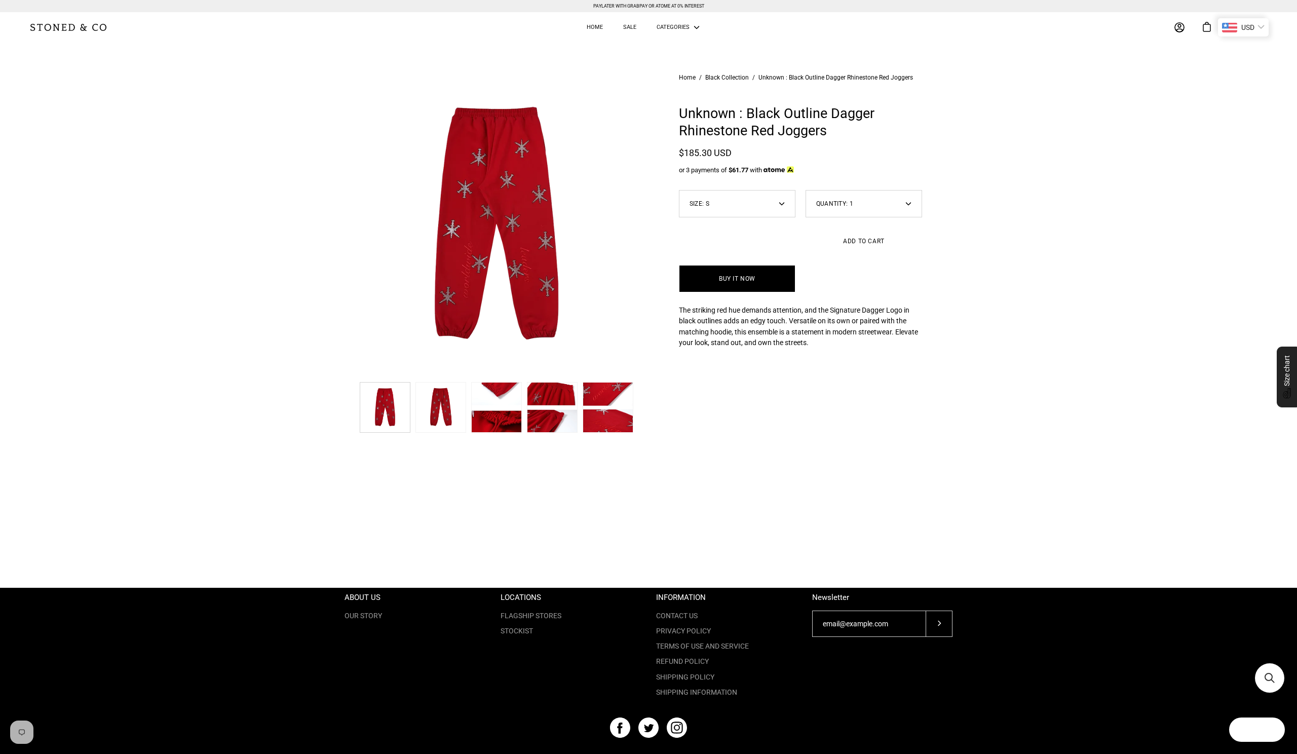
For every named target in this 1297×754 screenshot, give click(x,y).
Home (687, 77)
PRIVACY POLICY (683, 631)
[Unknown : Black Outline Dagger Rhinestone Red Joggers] (385, 407)
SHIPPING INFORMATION (696, 692)
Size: (699, 203)
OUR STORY (363, 616)
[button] (1287, 377)
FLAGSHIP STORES (531, 616)
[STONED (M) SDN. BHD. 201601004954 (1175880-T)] (68, 27)
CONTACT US (677, 616)
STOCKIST (517, 631)
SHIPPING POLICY (685, 677)
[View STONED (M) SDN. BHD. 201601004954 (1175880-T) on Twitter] (648, 728)
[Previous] (344, 225)
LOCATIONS (521, 597)
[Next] (648, 225)
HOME (595, 27)
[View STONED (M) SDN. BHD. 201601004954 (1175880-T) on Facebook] (620, 728)
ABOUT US (362, 597)
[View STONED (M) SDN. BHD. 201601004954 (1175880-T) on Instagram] (677, 728)
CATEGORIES (673, 27)
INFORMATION (681, 597)
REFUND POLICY (682, 661)
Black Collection (727, 77)
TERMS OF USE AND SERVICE (702, 646)
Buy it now (737, 278)
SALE (629, 27)
